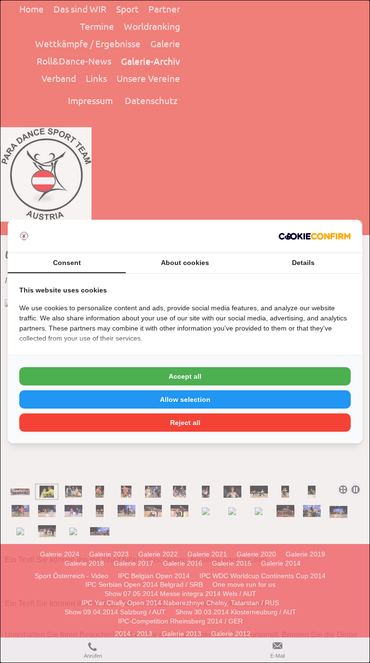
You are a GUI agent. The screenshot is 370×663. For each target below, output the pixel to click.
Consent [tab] (67, 262)
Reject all (185, 422)
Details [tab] (303, 262)
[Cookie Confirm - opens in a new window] (314, 236)
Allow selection (185, 399)
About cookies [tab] (185, 262)
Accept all (185, 376)
